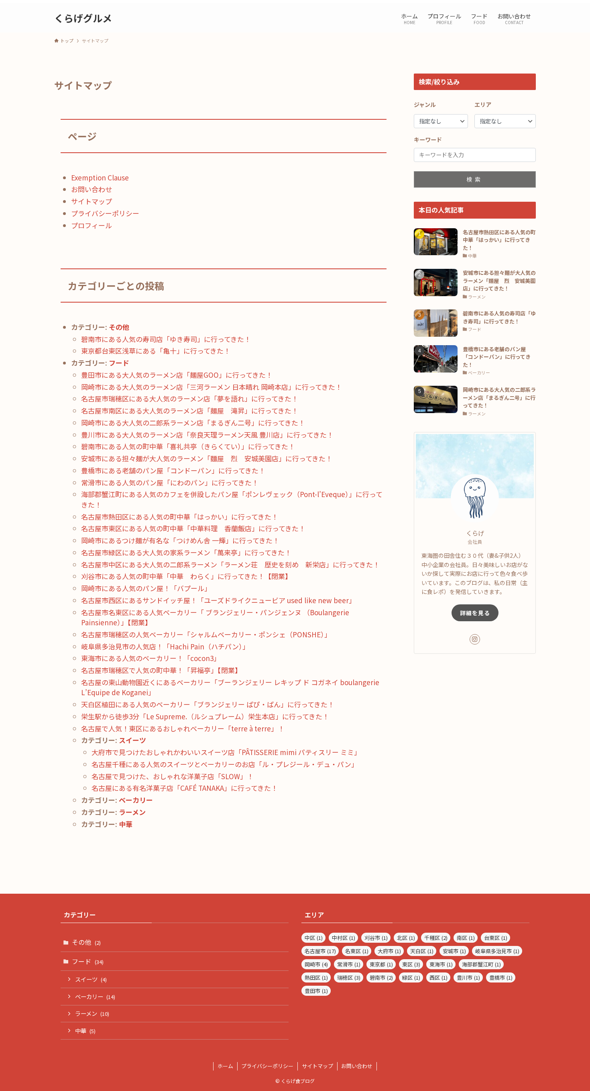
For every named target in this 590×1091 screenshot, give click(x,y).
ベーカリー (136, 800)
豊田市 (316, 991)
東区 (411, 964)
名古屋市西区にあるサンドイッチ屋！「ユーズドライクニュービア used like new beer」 (218, 600)
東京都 (381, 964)
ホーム (225, 1066)
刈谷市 (376, 938)
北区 (406, 938)
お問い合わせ (91, 189)
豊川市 (468, 977)
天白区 (421, 951)
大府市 (389, 951)
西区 (438, 977)
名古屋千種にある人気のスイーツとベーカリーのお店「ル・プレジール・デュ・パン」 (225, 764)
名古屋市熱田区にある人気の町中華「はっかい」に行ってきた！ (179, 517)
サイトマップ (91, 201)
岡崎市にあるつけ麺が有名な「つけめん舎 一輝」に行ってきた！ (180, 540)
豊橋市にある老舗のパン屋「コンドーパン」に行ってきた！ (173, 470)
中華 (125, 824)
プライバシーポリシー (105, 213)
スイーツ (132, 740)
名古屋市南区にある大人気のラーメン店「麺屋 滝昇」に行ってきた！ (189, 410)
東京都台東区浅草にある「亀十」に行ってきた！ (155, 351)
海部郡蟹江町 (481, 964)
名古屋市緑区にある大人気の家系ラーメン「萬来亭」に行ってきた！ (186, 552)
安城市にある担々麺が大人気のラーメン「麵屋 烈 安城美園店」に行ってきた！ (206, 458)
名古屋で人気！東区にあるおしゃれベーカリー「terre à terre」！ (183, 728)
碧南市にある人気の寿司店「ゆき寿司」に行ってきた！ (166, 339)
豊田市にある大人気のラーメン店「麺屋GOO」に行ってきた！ (177, 375)
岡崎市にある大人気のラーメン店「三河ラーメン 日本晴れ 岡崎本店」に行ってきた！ (211, 387)
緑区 (411, 977)
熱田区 (316, 977)
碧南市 (381, 977)
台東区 (495, 938)
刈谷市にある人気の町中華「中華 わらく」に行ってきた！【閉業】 (186, 576)
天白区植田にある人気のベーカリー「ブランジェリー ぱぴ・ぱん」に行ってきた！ (207, 704)
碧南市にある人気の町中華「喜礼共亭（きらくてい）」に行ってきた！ (188, 446)
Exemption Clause (100, 177)
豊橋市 (501, 977)
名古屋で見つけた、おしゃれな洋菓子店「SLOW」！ (173, 776)
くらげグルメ (83, 18)
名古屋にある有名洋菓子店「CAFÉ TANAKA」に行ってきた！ (185, 788)
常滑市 (348, 964)
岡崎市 (316, 964)
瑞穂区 (348, 977)
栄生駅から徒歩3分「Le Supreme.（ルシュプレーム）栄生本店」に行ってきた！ (205, 716)
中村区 (343, 938)
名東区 (356, 951)
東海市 (441, 964)
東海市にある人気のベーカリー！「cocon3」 (150, 658)
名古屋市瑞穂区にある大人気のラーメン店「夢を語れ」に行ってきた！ (189, 398)
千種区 (436, 938)
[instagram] (475, 639)
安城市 (454, 951)
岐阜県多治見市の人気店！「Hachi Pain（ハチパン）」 (165, 646)
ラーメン (132, 812)
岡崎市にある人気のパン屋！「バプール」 (146, 588)
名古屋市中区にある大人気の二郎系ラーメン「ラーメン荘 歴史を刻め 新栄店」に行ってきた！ (230, 564)
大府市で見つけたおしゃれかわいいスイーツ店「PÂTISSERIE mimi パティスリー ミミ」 (226, 752)
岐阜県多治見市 (497, 951)
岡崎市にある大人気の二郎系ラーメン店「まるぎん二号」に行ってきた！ (193, 423)
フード (119, 363)
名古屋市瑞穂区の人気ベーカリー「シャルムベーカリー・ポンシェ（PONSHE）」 (206, 634)
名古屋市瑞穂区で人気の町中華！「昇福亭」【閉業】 (161, 670)
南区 (466, 938)
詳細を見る (475, 613)
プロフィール (91, 225)
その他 (119, 327)
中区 (314, 938)
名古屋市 (320, 951)
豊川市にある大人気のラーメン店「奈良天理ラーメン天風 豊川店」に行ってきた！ (207, 435)
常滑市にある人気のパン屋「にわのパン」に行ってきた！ (169, 482)
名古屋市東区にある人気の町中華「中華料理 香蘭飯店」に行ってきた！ (193, 528)
